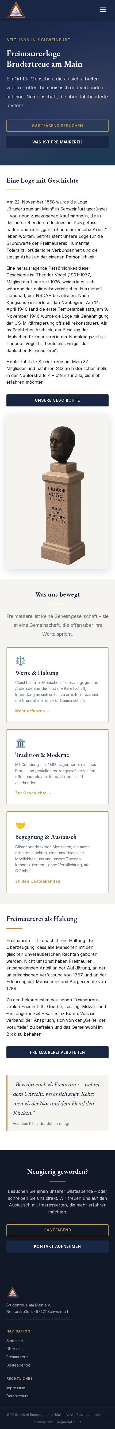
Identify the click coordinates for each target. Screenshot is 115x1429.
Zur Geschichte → (33, 793)
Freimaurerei (17, 1356)
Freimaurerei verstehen (57, 1052)
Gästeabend (57, 1230)
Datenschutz (17, 1396)
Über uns (14, 1348)
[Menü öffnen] (103, 9)
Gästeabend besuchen (57, 125)
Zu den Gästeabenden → (40, 881)
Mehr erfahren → (32, 711)
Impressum (15, 1388)
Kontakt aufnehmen (57, 1246)
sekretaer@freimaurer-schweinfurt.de (39, 1317)
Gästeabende (18, 1365)
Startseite (14, 1340)
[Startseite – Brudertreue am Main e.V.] (15, 9)
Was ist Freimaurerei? (57, 142)
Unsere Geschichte (57, 400)
